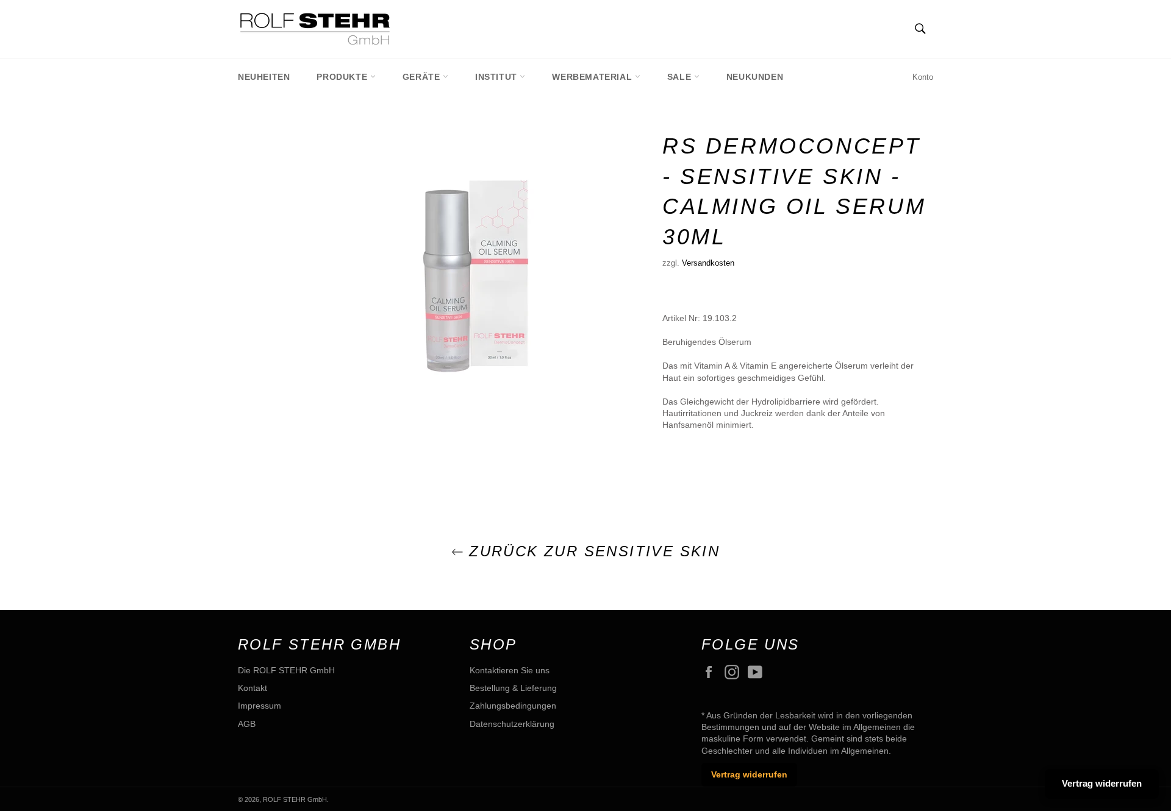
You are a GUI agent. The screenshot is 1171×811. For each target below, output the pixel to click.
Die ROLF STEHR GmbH (286, 670)
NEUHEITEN (264, 77)
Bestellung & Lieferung (513, 688)
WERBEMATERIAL (593, 77)
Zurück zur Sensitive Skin (592, 551)
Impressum (259, 705)
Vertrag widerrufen (749, 774)
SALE (680, 77)
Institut (497, 77)
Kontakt (252, 688)
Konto (922, 77)
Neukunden (754, 77)
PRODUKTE (343, 77)
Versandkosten (708, 262)
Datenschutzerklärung (512, 724)
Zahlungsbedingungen (513, 705)
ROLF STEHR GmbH (295, 799)
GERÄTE (423, 77)
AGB (247, 724)
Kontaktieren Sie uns (510, 670)
